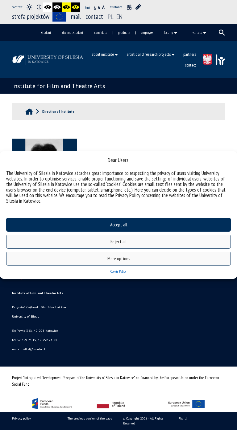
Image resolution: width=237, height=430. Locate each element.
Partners (189, 54)
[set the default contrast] (29, 7)
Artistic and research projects (149, 54)
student (46, 32)
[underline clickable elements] (138, 7)
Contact (190, 65)
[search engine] (222, 33)
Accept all (118, 225)
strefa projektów (30, 16)
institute (196, 32)
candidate (100, 32)
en (119, 16)
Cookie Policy (118, 271)
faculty (168, 32)
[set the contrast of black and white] (47, 7)
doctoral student (72, 32)
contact (94, 16)
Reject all (118, 242)
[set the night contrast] (38, 7)
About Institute (103, 54)
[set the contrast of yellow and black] (75, 7)
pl (111, 16)
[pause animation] (129, 7)
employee (147, 32)
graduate (124, 32)
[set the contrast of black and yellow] (66, 7)
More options (118, 259)
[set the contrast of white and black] (57, 7)
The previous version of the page (90, 418)
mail (76, 16)
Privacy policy (21, 418)
